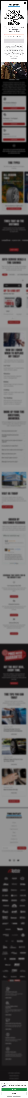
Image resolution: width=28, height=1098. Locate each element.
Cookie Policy (9, 1096)
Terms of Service (20, 54)
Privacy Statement (17, 1096)
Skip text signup (14, 58)
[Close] (25, 3)
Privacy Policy (15, 56)
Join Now (14, 41)
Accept (14, 1089)
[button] (26, 1082)
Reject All (14, 1093)
